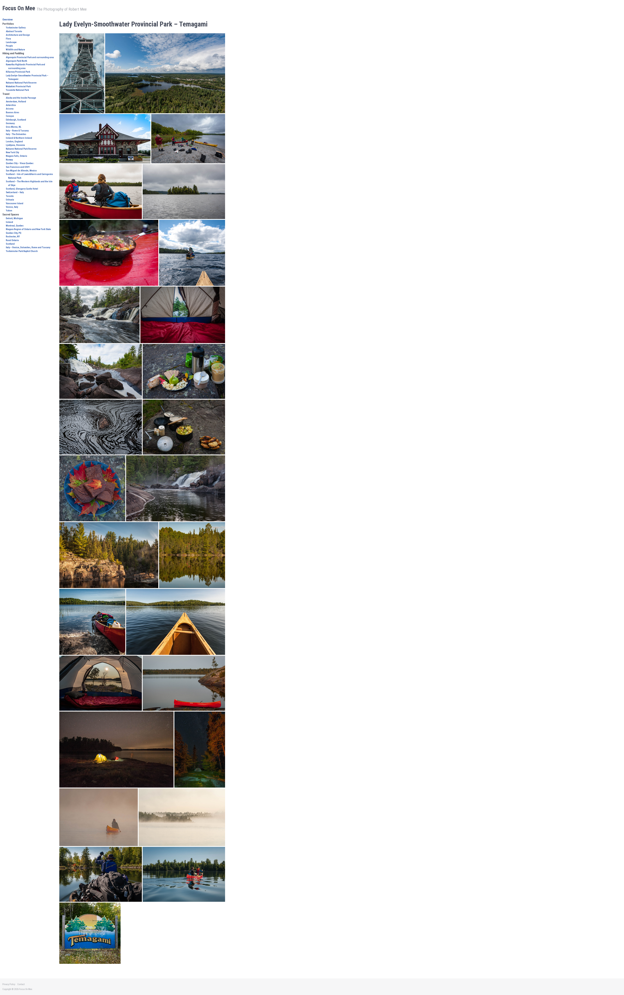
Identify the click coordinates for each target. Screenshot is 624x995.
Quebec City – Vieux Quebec (19, 163)
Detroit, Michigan (14, 218)
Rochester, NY (13, 236)
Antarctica (11, 105)
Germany (10, 123)
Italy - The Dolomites (16, 134)
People (9, 46)
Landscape (11, 42)
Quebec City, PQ (13, 233)
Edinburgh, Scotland (16, 119)
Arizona (9, 108)
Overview (7, 19)
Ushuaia (10, 199)
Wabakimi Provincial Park (18, 86)
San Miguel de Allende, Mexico (21, 170)
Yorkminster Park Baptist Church (22, 251)
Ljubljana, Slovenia (15, 145)
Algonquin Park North (16, 61)
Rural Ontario (12, 240)
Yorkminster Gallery (16, 27)
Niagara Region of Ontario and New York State (28, 229)
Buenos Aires (12, 112)
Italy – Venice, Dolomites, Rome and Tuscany (28, 247)
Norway (9, 159)
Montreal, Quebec (15, 225)
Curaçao (10, 116)
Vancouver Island (14, 203)
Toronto (10, 196)
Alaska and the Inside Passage (21, 97)
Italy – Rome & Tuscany (17, 130)
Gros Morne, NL (13, 127)
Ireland (9, 222)
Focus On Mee (18, 8)
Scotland (10, 244)
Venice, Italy (12, 207)
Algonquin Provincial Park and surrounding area (30, 57)
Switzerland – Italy (15, 192)
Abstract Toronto (14, 31)
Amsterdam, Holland (16, 101)
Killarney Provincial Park (18, 72)
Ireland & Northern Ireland (19, 138)
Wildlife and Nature (15, 49)
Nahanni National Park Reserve (21, 82)
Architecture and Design (18, 35)
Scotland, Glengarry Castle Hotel (22, 188)
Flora (8, 38)
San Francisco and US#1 (18, 167)
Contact (21, 984)
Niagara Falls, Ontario (16, 156)
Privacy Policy (8, 984)
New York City (12, 152)
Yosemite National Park (17, 90)
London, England (14, 141)
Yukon (9, 210)
